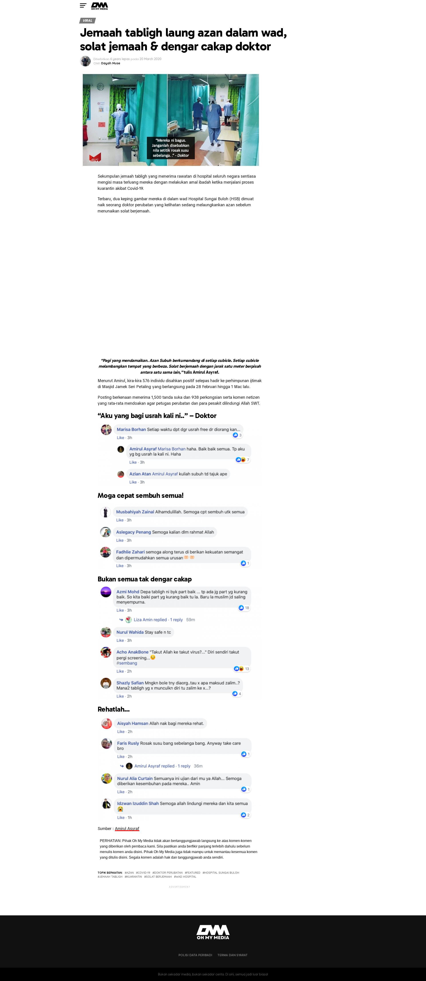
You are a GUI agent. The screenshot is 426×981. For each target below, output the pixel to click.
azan (130, 872)
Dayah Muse (110, 63)
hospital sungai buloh (221, 872)
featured (193, 872)
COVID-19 (144, 872)
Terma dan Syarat (232, 955)
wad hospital (186, 876)
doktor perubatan (168, 872)
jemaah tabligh (110, 876)
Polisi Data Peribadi (195, 955)
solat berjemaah (159, 876)
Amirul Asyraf (127, 828)
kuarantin (134, 876)
